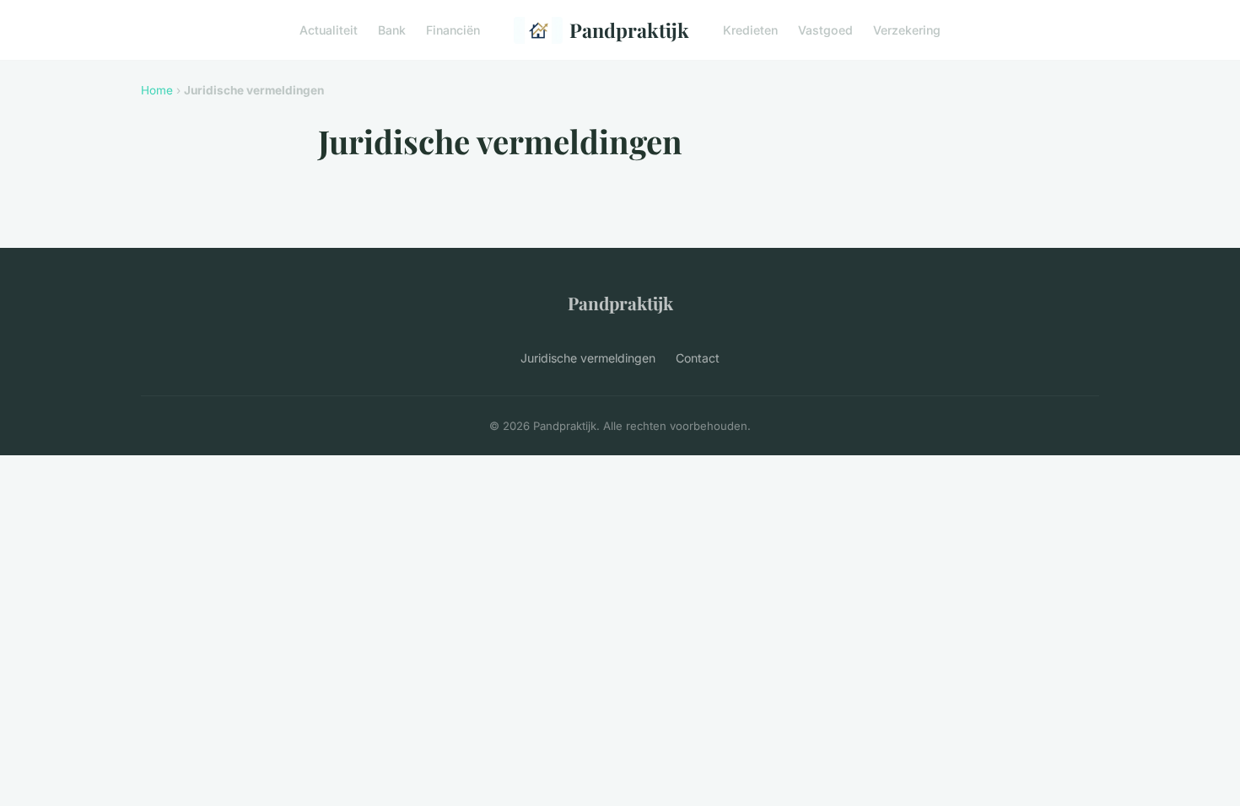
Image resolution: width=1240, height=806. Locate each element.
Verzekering (907, 30)
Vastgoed (825, 30)
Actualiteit (328, 30)
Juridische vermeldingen (587, 358)
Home (157, 90)
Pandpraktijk (629, 30)
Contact (698, 358)
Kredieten (750, 30)
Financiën (453, 30)
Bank (392, 30)
